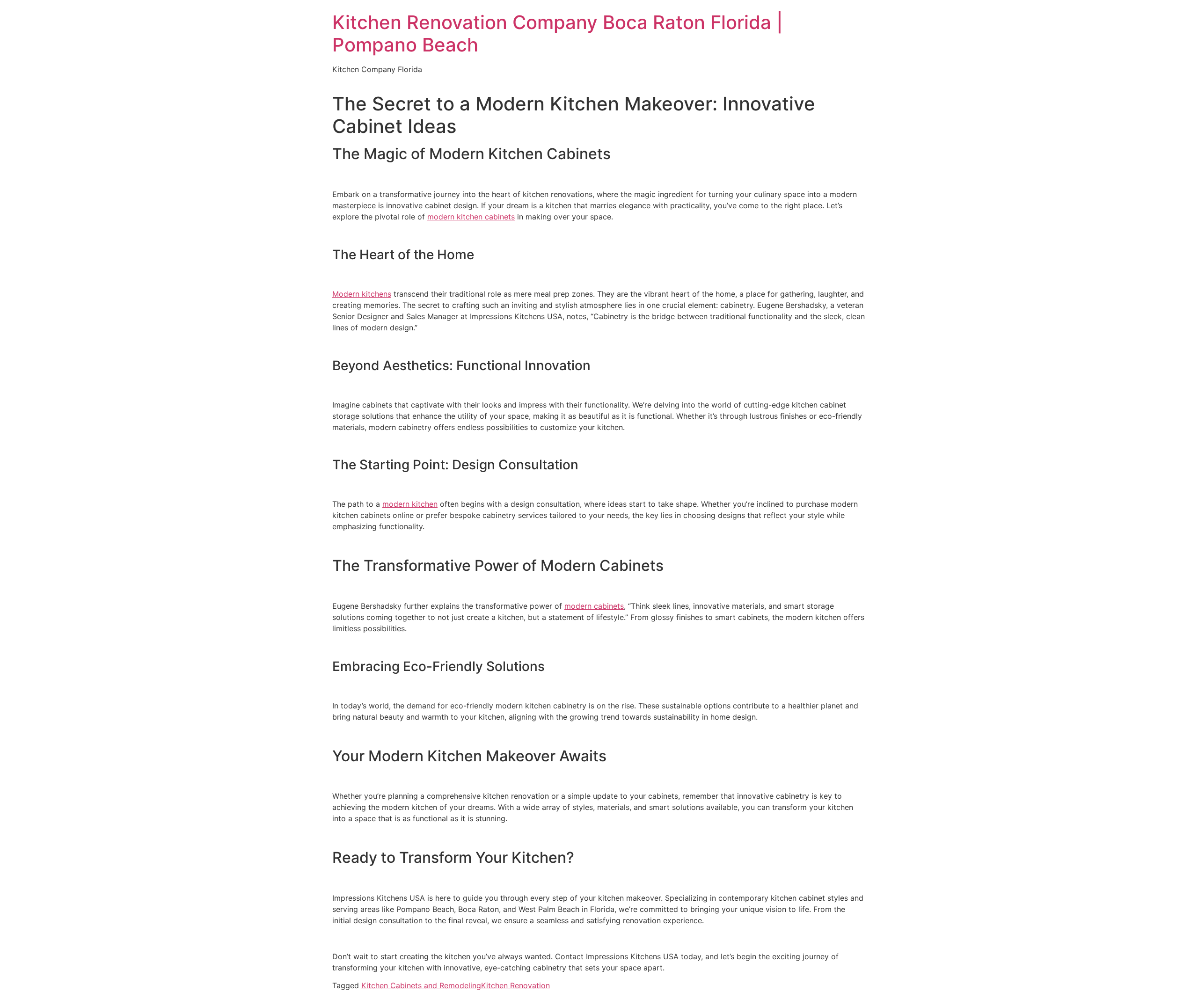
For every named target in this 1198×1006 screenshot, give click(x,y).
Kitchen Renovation (515, 985)
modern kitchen (410, 504)
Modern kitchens (361, 294)
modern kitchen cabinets (471, 216)
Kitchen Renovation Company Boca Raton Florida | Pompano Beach (557, 33)
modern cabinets (594, 606)
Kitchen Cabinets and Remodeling (421, 985)
